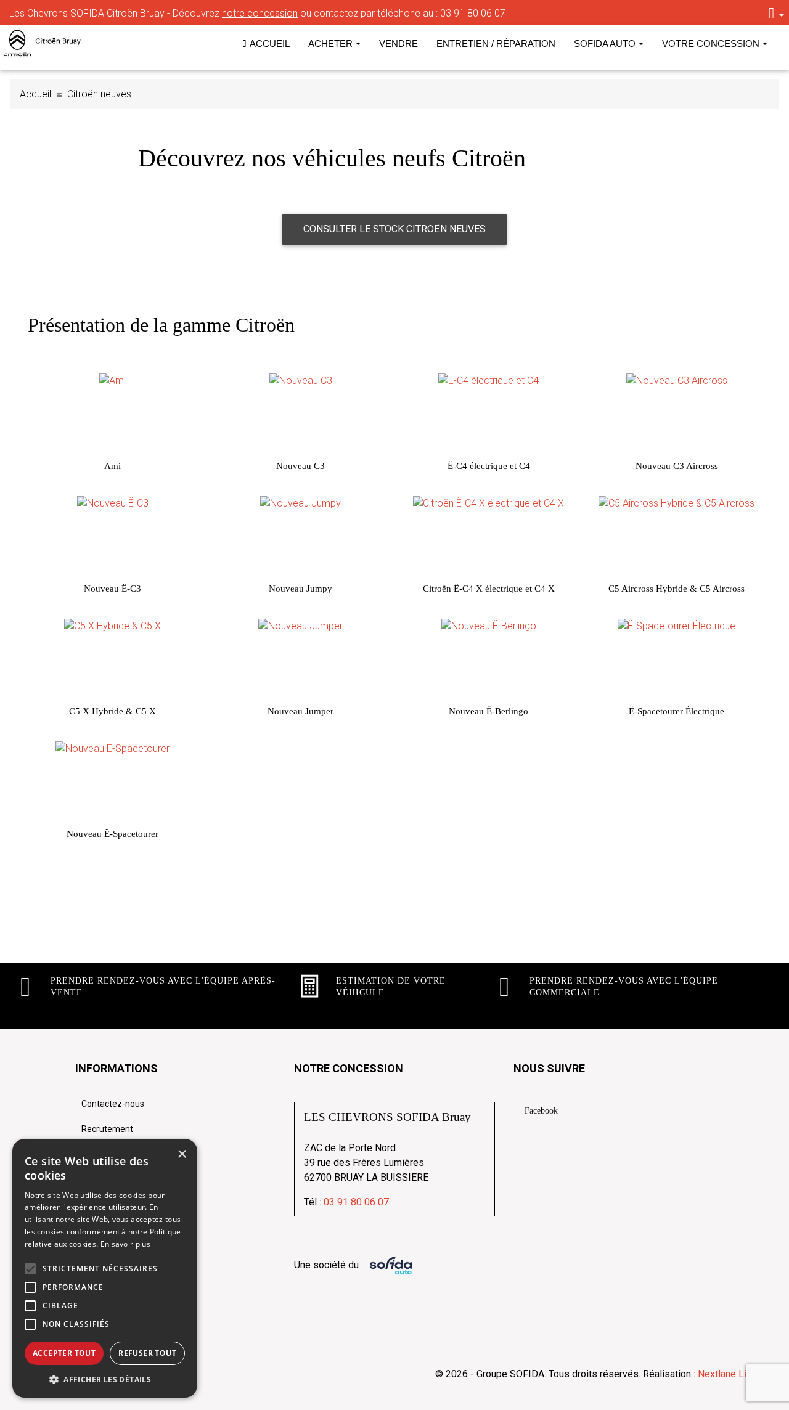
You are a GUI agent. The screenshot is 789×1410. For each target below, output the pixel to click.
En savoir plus (125, 1244)
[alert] (104, 1268)
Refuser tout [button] (147, 1353)
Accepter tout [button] (64, 1353)
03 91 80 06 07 (472, 13)
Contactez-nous (112, 1104)
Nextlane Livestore (737, 1374)
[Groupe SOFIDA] (55, 43)
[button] (30, 1269)
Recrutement (107, 1129)
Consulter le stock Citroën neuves (394, 229)
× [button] (181, 1154)
